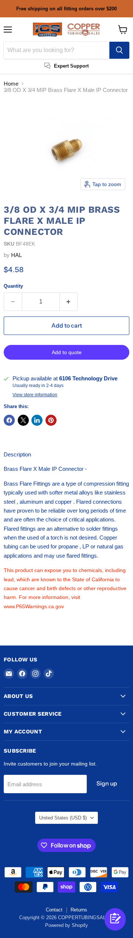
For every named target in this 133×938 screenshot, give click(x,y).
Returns (79, 910)
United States (63, 818)
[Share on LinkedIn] (36, 420)
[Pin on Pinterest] (51, 420)
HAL (16, 255)
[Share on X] (23, 420)
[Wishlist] (103, 926)
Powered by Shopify (66, 925)
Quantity (13, 286)
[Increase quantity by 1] (69, 301)
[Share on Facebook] (9, 420)
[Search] (119, 50)
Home (11, 84)
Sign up (106, 783)
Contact (54, 910)
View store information (35, 394)
